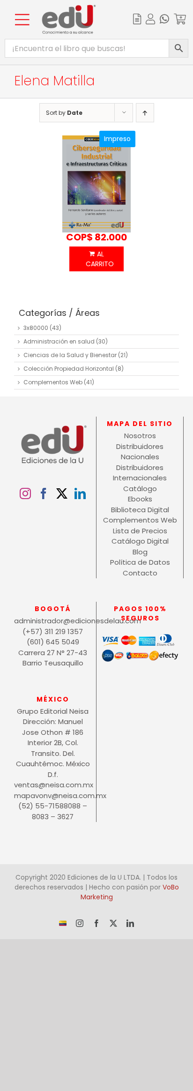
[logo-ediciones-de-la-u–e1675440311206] (68, 8)
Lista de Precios (140, 531)
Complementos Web (52, 382)
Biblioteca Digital (140, 510)
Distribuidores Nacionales (139, 451)
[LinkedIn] (80, 493)
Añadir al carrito (96, 259)
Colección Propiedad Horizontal (68, 369)
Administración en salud (59, 341)
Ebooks (140, 499)
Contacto (140, 573)
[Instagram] (25, 493)
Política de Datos (140, 562)
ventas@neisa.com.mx (52, 785)
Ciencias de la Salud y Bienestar (70, 355)
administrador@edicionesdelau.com (52, 621)
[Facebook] (43, 493)
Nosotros (140, 436)
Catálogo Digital (140, 541)
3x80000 (35, 328)
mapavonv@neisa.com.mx (52, 795)
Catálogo (140, 488)
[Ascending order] (145, 112)
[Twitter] (61, 493)
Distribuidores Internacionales (140, 473)
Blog (140, 552)
